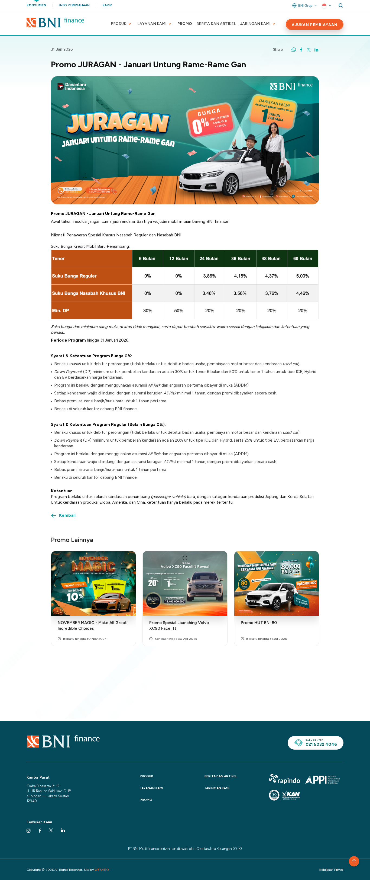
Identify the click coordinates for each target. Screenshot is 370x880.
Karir (107, 5)
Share (278, 49)
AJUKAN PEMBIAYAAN (314, 25)
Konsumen (36, 5)
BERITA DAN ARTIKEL (216, 23)
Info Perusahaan (74, 5)
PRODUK (118, 23)
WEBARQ (102, 870)
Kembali (67, 515)
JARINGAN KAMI (255, 23)
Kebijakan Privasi (331, 870)
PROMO (184, 23)
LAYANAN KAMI (151, 23)
